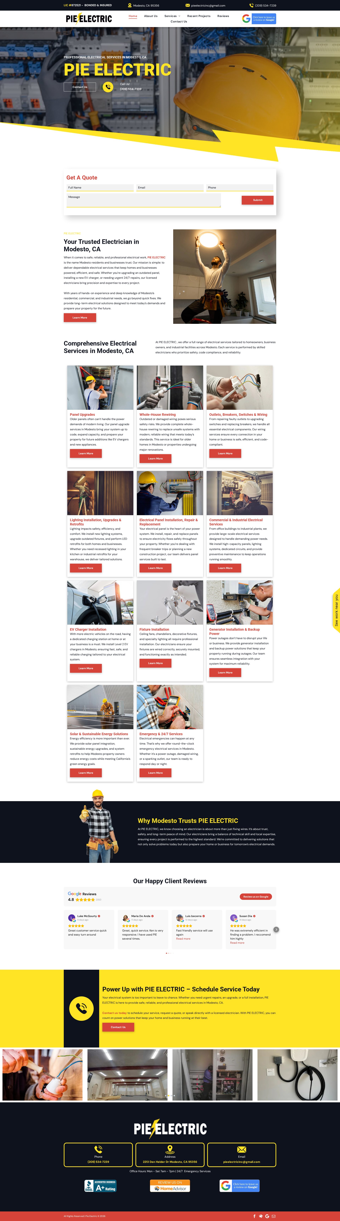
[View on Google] (71, 917)
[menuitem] (133, 16)
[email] (273, 1216)
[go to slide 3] (171, 1095)
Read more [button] (183, 939)
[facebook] (254, 1216)
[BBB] (100, 1186)
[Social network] (261, 1216)
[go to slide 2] (168, 1095)
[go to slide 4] (174, 1095)
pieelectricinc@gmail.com (208, 5)
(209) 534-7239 (265, 5)
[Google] (267, 1216)
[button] (64, 929)
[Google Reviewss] (240, 1186)
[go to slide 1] (165, 1095)
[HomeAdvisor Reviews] (170, 1186)
